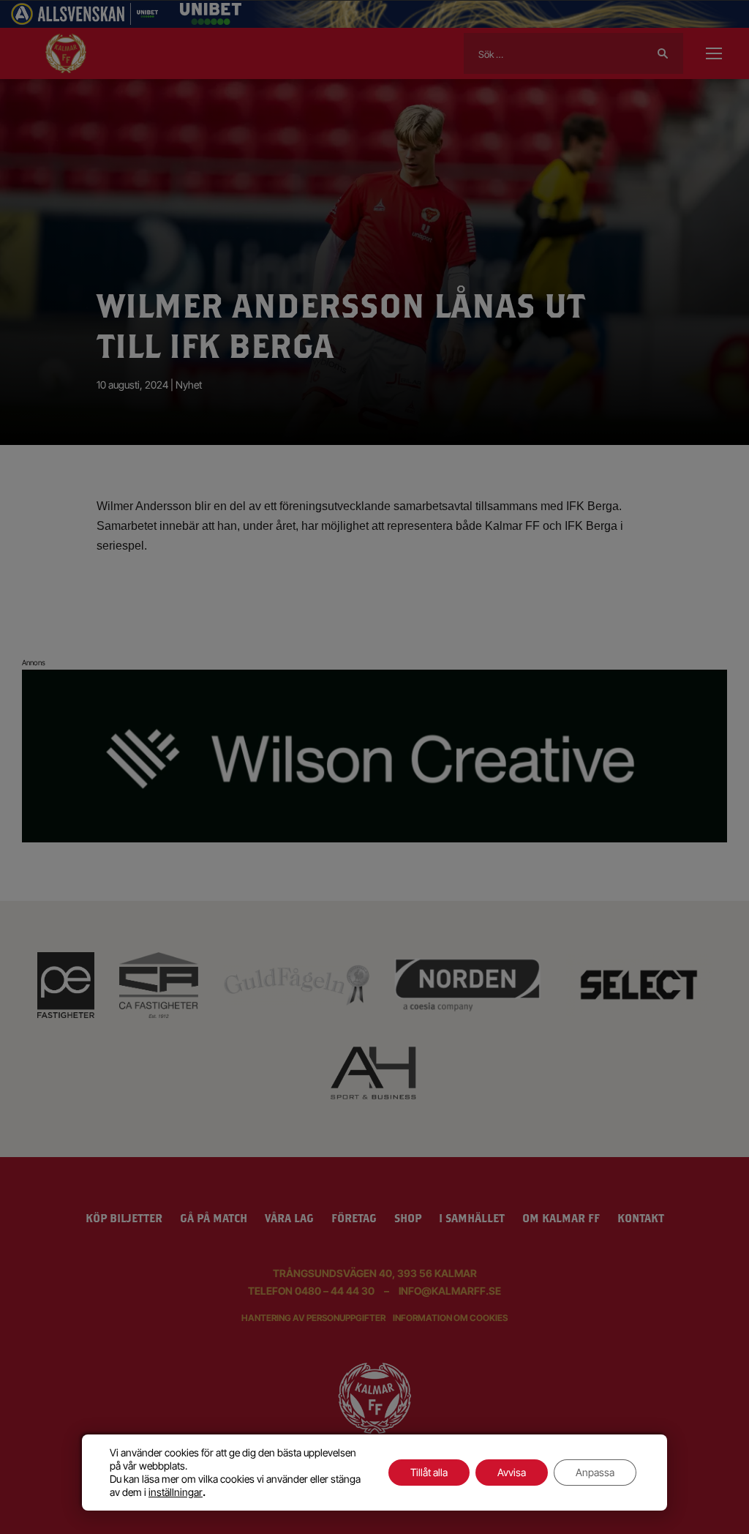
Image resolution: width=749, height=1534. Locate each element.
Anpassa (595, 1472)
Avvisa (511, 1472)
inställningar (175, 1492)
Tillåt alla (429, 1472)
